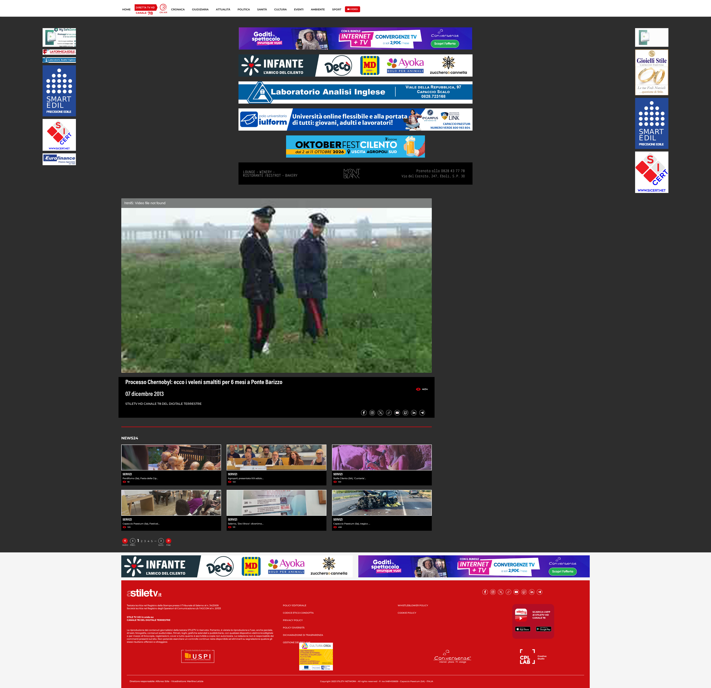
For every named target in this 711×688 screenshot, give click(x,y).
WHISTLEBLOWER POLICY (413, 605)
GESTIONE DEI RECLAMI (296, 642)
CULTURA (280, 9)
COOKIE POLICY (407, 612)
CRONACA (178, 9)
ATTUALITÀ (223, 9)
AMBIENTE (318, 9)
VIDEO (354, 9)
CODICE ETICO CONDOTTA (298, 612)
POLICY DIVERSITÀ (294, 627)
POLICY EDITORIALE (294, 605)
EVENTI (298, 9)
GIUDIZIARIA (200, 9)
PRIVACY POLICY (293, 620)
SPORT (336, 9)
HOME (126, 9)
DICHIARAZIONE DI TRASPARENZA (303, 635)
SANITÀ (262, 9)
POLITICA (244, 9)
